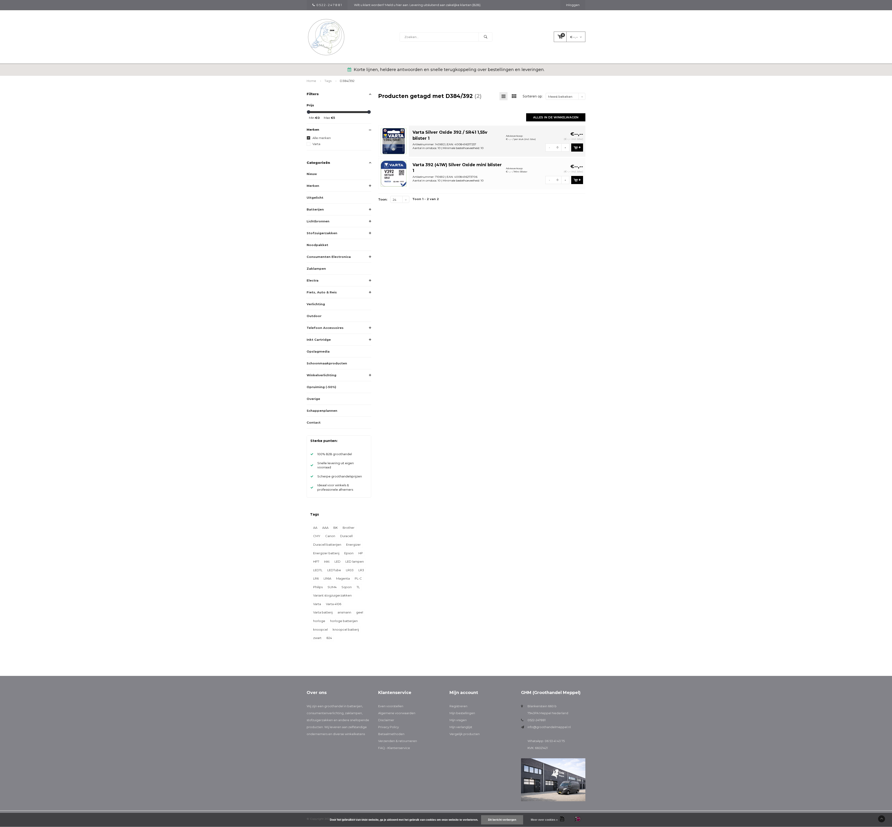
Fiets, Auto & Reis (322, 292)
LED (337, 561)
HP (360, 553)
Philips (318, 587)
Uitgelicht (315, 197)
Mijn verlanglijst (460, 727)
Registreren (458, 706)
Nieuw (312, 174)
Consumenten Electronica (329, 257)
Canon (330, 536)
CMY (316, 536)
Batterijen (315, 209)
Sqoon (346, 587)
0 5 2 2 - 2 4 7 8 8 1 (329, 5)
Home (311, 81)
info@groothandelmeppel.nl (549, 727)
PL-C (358, 578)
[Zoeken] (485, 37)
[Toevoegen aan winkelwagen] (577, 147)
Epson (349, 553)
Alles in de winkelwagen (555, 117)
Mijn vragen (458, 720)
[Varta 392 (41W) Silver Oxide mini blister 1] (394, 173)
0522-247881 (537, 720)
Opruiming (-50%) (321, 387)
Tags (328, 81)
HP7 (316, 561)
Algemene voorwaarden (396, 713)
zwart (317, 638)
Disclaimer (386, 720)
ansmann (344, 612)
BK (335, 527)
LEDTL (317, 570)
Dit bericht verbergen (502, 819)
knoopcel (320, 629)
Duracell (346, 536)
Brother (348, 527)
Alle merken (321, 138)
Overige (313, 399)
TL (358, 587)
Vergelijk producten (464, 734)
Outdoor (314, 316)
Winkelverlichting (321, 375)
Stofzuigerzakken (322, 233)
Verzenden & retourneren (397, 741)
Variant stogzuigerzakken (332, 595)
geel (359, 612)
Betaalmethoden (391, 734)
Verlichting (316, 304)
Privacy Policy (388, 727)
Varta (316, 144)
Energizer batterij (326, 553)
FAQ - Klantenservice (394, 748)
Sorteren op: (533, 96)
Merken (313, 186)
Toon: (382, 199)
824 (329, 638)
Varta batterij (323, 612)
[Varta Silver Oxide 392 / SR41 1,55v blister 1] (394, 141)
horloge (319, 621)
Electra (312, 280)
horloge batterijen (344, 621)
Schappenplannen (322, 410)
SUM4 (332, 587)
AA (315, 527)
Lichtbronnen (318, 221)
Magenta (343, 578)
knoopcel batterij (346, 629)
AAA (325, 527)
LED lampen (354, 561)
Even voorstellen (390, 706)
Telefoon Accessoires (325, 328)
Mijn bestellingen (462, 713)
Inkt (327, 561)
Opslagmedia (318, 351)
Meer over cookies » (544, 819)
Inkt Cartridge (319, 339)
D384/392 (347, 81)
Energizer (353, 544)
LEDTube (334, 570)
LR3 (361, 570)
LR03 (350, 570)
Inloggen (573, 5)
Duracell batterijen (327, 544)
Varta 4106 (333, 604)
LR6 (316, 578)
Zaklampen (316, 268)
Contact (314, 422)
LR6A (327, 578)
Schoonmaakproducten (327, 363)
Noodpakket (317, 245)
